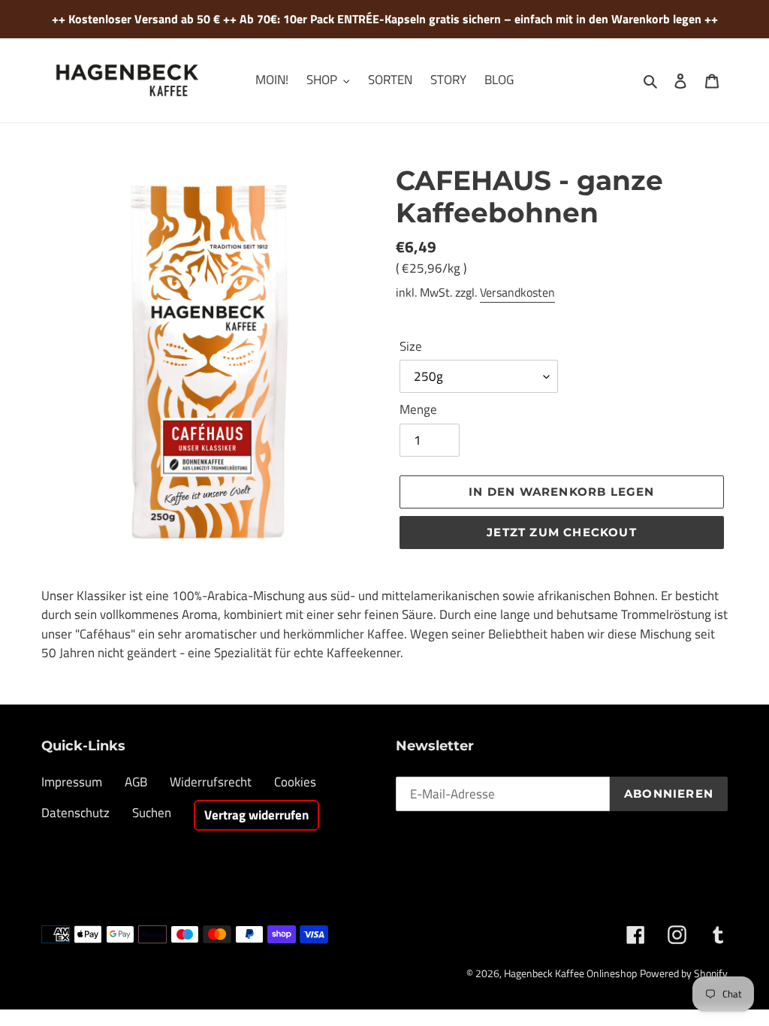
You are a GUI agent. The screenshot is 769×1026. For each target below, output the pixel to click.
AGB (136, 782)
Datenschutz (75, 812)
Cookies (295, 782)
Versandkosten (517, 292)
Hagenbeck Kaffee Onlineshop (570, 973)
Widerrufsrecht (211, 782)
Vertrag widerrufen (256, 815)
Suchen (151, 812)
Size (411, 346)
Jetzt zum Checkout (562, 532)
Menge (418, 409)
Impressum (71, 782)
